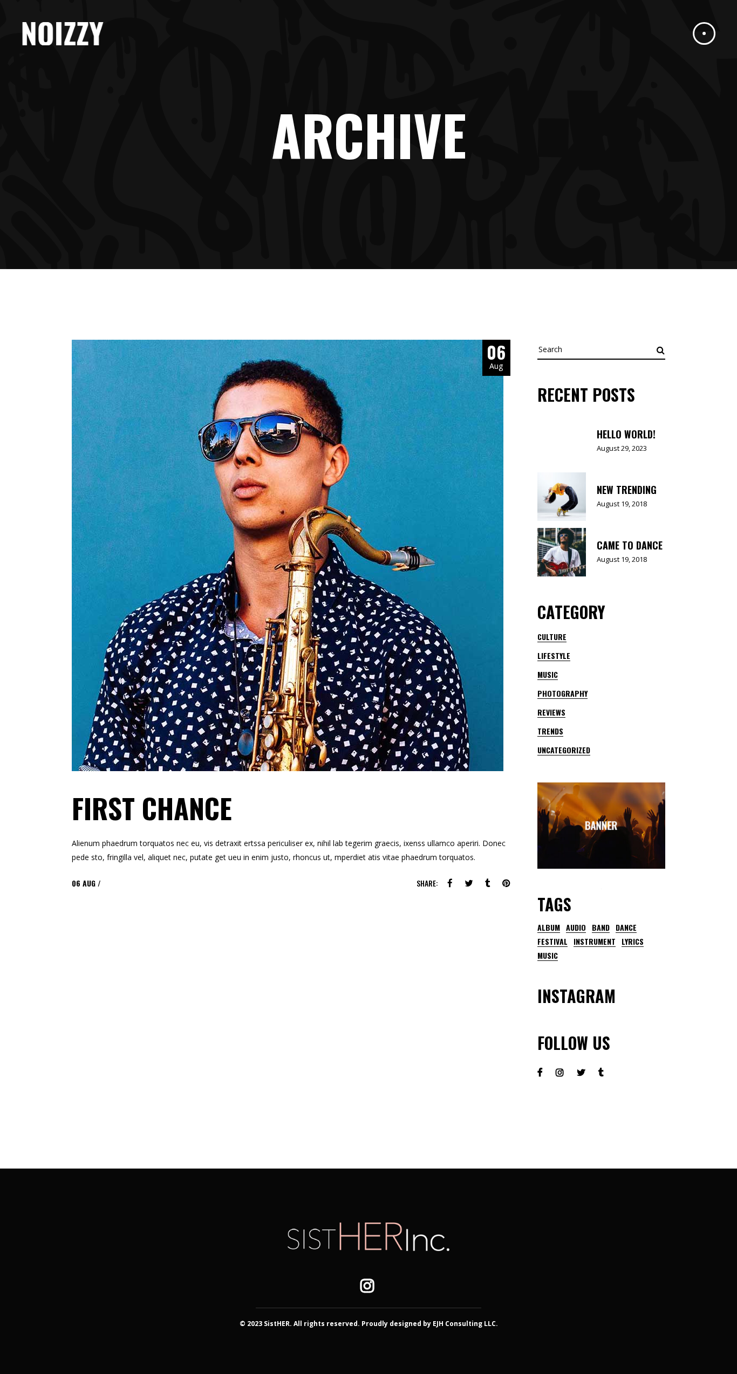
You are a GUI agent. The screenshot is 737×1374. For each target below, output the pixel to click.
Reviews (551, 712)
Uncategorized (563, 749)
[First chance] (287, 555)
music (547, 955)
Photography (562, 693)
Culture (552, 636)
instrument (595, 941)
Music (547, 674)
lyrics (633, 941)
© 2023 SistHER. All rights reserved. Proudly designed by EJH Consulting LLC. (369, 1323)
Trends (550, 731)
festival (552, 941)
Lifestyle (553, 655)
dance (626, 927)
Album (548, 927)
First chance (152, 807)
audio (576, 927)
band (601, 927)
